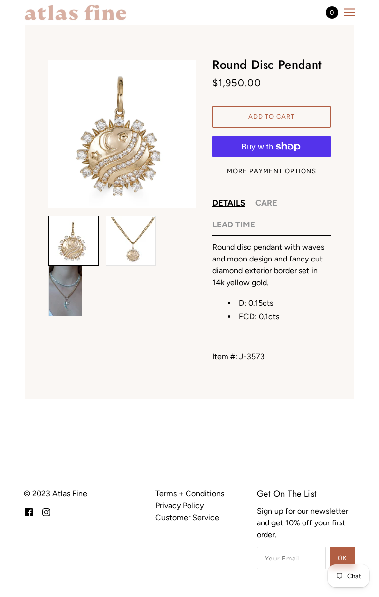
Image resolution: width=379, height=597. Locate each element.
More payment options (271, 171)
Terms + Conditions (189, 493)
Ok (342, 557)
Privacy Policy (179, 505)
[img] (29, 512)
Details (228, 203)
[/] (75, 12)
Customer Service (187, 517)
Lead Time (233, 224)
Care (266, 203)
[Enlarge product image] (122, 134)
